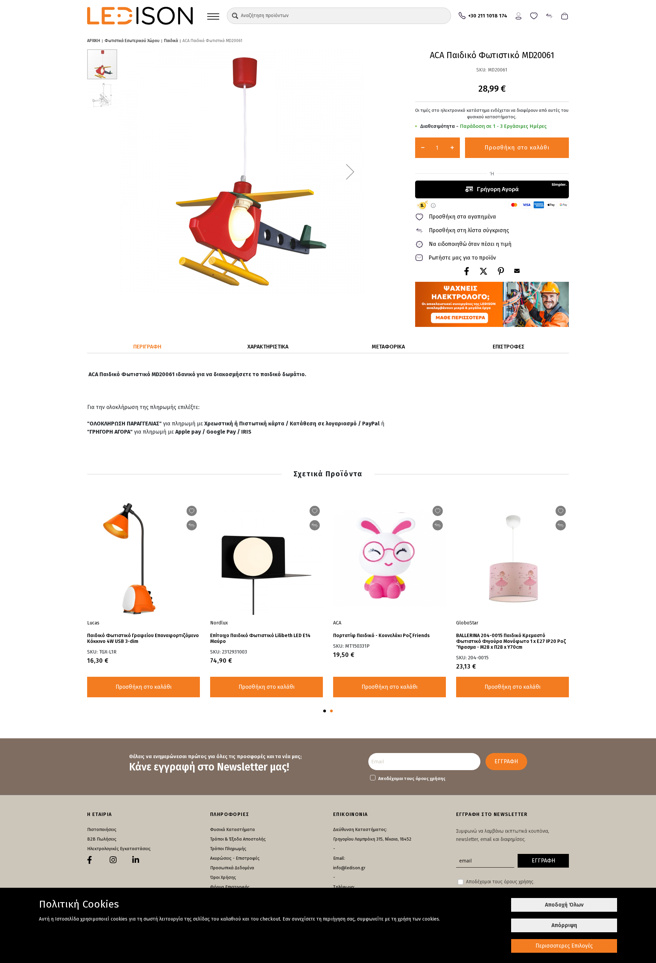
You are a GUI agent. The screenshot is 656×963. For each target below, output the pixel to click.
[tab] (147, 347)
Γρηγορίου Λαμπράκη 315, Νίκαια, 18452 (372, 839)
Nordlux (219, 623)
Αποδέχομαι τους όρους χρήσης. (500, 882)
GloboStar (467, 623)
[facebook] (89, 860)
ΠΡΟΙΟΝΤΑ (213, 15)
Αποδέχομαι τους (412, 778)
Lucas (93, 623)
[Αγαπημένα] (534, 15)
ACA (337, 623)
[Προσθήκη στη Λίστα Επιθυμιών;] (437, 510)
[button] (235, 16)
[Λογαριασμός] (518, 15)
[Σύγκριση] (549, 15)
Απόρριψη (564, 925)
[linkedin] (135, 860)
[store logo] (140, 15)
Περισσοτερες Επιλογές (564, 945)
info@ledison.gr (349, 867)
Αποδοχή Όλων (564, 904)
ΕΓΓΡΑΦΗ (506, 761)
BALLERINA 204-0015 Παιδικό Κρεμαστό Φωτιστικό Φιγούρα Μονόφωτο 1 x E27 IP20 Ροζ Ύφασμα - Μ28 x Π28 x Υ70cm (511, 641)
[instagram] (113, 860)
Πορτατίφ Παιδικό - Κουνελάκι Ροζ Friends (381, 635)
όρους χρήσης (430, 778)
